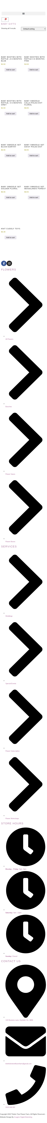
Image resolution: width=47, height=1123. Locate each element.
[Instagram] (9, 263)
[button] (23, 13)
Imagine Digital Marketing (23, 1117)
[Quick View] (3, 70)
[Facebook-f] (4, 263)
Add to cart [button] (10, 70)
